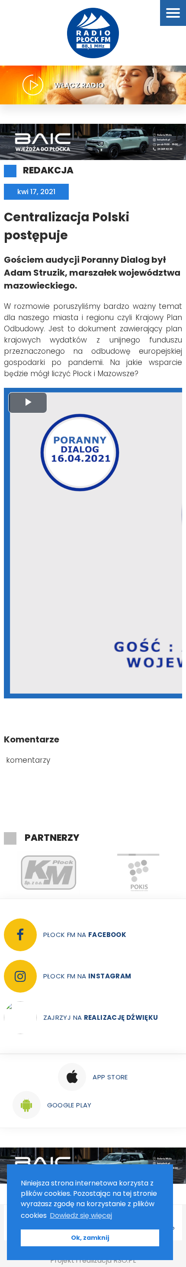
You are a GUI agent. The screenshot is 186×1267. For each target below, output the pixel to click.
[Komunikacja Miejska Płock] (48, 872)
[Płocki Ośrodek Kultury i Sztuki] (138, 872)
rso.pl (124, 1260)
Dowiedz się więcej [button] (81, 1215)
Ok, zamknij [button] (90, 1237)
